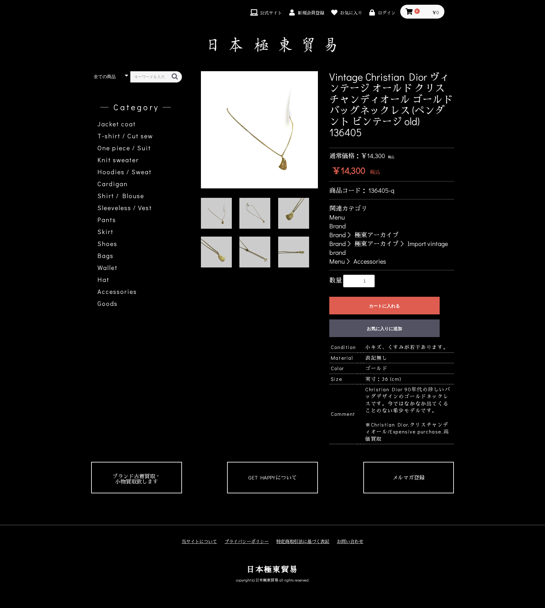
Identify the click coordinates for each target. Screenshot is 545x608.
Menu (337, 217)
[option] (259, 129)
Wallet (107, 267)
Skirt (105, 231)
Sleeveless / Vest (124, 208)
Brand (337, 226)
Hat (103, 279)
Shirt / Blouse (120, 196)
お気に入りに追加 (384, 328)
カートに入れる (384, 305)
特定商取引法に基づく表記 (302, 541)
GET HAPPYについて (272, 477)
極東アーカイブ (377, 235)
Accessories (117, 291)
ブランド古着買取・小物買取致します (136, 479)
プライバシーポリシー (247, 541)
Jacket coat (116, 124)
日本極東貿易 (272, 569)
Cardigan (112, 184)
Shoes (107, 243)
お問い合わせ (350, 541)
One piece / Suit (124, 148)
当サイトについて (199, 541)
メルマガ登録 (408, 477)
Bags (105, 255)
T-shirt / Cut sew (125, 136)
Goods (107, 303)
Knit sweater (118, 160)
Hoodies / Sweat (124, 172)
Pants (106, 219)
